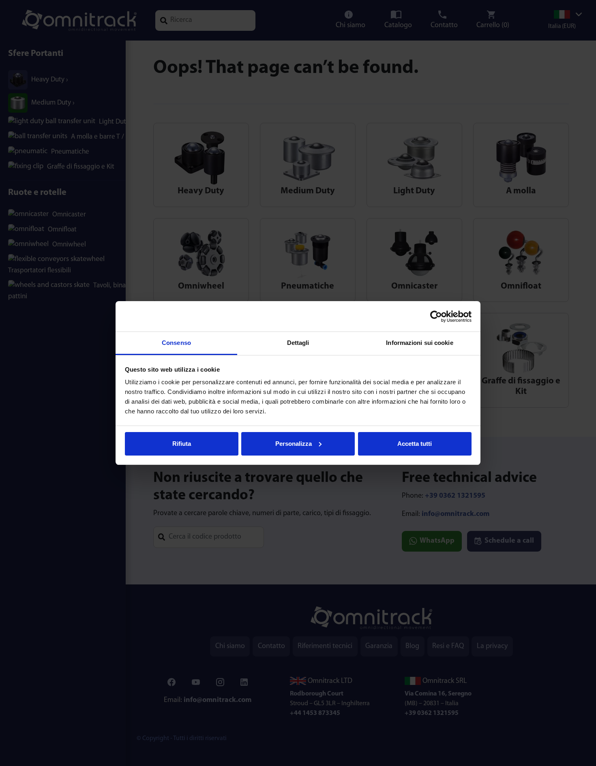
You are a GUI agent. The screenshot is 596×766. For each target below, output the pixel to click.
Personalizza (293, 443)
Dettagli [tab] (298, 342)
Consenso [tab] (176, 342)
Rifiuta (181, 443)
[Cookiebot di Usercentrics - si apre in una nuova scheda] (436, 316)
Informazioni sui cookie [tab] (419, 342)
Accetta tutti (414, 443)
